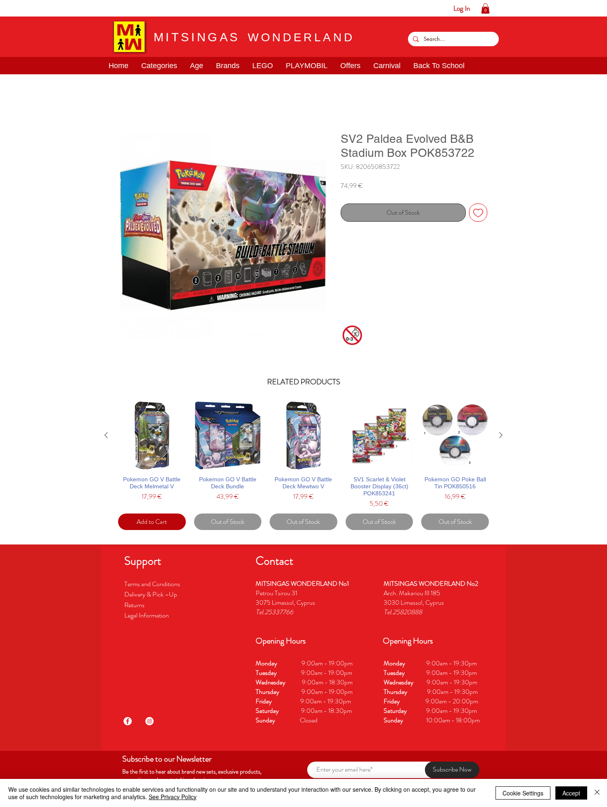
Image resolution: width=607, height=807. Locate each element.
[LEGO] (57, 8)
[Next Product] (501, 437)
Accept (571, 793)
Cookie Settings (523, 793)
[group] (303, 467)
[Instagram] (149, 723)
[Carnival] (96, 8)
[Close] (597, 793)
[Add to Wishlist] (478, 214)
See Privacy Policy (173, 797)
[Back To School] (108, 8)
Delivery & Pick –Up (151, 596)
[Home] (6, 8)
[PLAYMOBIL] (70, 8)
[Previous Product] (106, 437)
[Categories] (19, 8)
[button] (32, 8)
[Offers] (83, 8)
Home (128, 104)
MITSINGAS (197, 37)
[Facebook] (127, 723)
